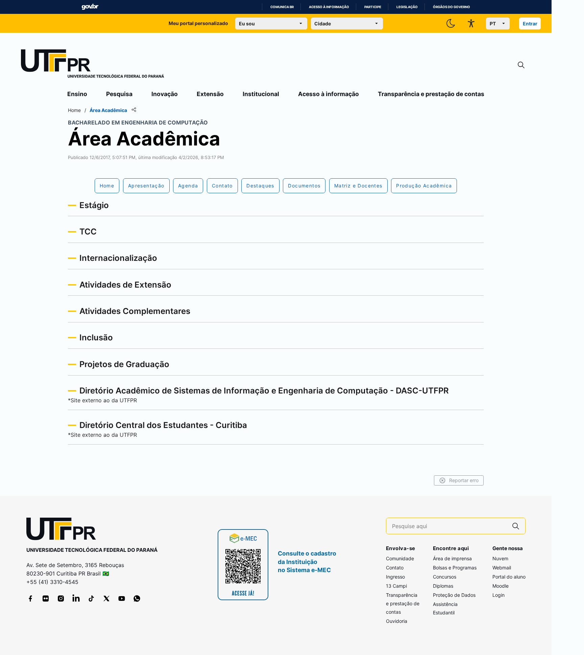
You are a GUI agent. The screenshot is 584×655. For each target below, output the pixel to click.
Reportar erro (464, 480)
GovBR (89, 7)
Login (498, 595)
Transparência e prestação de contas (431, 93)
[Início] (92, 65)
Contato (395, 567)
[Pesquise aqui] (515, 526)
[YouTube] (122, 598)
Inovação (164, 93)
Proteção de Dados (454, 595)
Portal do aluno (509, 577)
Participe (372, 7)
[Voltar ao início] (63, 530)
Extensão (210, 93)
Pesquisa (119, 93)
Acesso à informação (329, 7)
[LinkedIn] (76, 598)
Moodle (500, 586)
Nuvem (500, 558)
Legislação (407, 7)
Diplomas (443, 586)
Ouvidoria (396, 621)
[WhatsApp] (137, 598)
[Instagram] (61, 598)
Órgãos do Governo (451, 7)
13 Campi (396, 586)
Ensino (77, 93)
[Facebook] (30, 598)
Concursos (444, 577)
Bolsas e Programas (455, 567)
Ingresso (395, 577)
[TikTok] (91, 598)
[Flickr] (46, 598)
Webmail (501, 567)
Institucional (261, 93)
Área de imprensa (452, 558)
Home (74, 110)
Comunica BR (282, 7)
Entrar (530, 23)
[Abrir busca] (521, 65)
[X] (106, 598)
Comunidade (400, 558)
